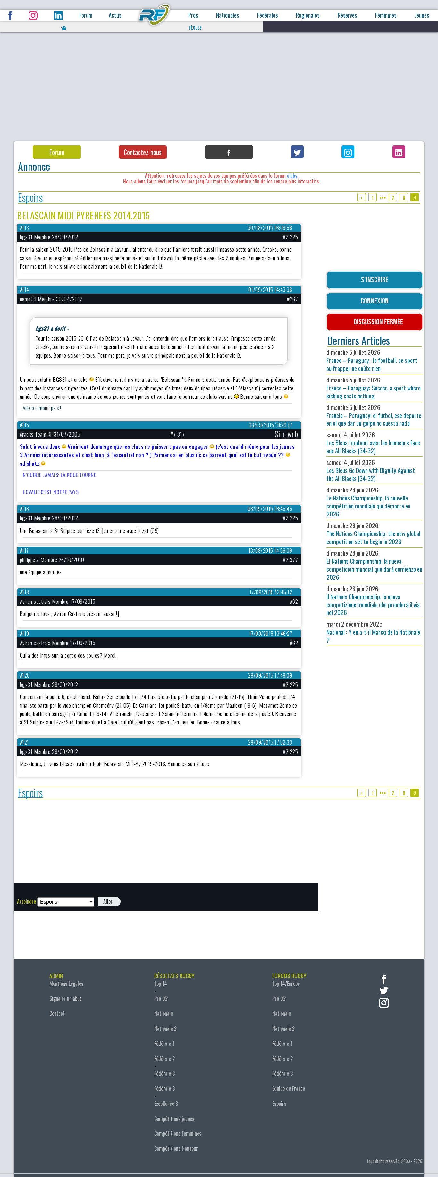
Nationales (227, 15)
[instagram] (384, 1002)
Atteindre (26, 901)
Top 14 (160, 983)
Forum (85, 15)
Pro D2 (161, 998)
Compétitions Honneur (176, 1148)
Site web (286, 434)
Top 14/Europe (286, 983)
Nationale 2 (165, 1028)
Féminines (385, 15)
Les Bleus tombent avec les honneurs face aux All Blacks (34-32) (373, 442)
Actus (115, 15)
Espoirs (30, 197)
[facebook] (384, 978)
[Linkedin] (398, 151)
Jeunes (422, 15)
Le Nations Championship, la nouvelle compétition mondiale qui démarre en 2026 (368, 501)
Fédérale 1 (164, 1043)
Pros (193, 15)
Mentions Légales (66, 983)
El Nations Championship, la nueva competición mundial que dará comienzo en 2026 (374, 565)
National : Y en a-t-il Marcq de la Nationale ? (373, 631)
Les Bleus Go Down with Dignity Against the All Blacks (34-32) (370, 470)
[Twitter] (297, 151)
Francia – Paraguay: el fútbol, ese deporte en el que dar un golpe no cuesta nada (373, 415)
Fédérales (267, 15)
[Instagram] (347, 151)
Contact (57, 1013)
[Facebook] (229, 152)
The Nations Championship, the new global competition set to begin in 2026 (373, 533)
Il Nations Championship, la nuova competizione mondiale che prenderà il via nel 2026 (373, 600)
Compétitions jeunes (174, 1119)
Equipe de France (288, 1088)
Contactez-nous (143, 152)
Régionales (307, 15)
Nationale (163, 1013)
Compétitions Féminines (177, 1133)
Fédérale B (164, 1073)
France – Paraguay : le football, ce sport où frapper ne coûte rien (371, 360)
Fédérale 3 (164, 1088)
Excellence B (166, 1103)
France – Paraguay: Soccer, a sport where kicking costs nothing (373, 387)
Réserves (347, 15)
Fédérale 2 (164, 1059)
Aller (108, 901)
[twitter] (384, 990)
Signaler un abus (65, 998)
